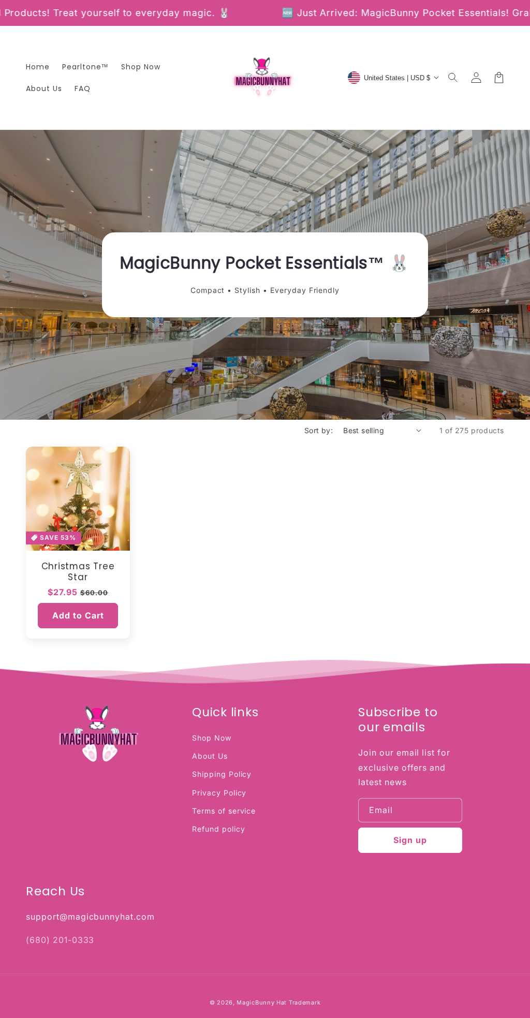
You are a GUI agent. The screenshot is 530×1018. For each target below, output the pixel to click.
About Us (210, 755)
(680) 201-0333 (60, 940)
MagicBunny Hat (262, 1002)
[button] (453, 77)
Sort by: (318, 430)
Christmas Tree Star (78, 572)
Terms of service (224, 810)
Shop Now (211, 737)
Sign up (410, 840)
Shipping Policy (222, 774)
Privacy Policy (219, 792)
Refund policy (218, 828)
